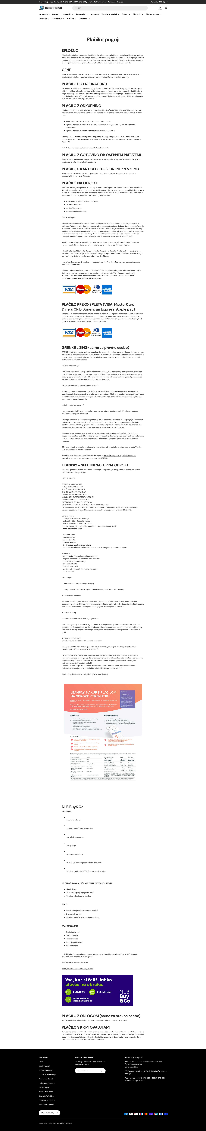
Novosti (55, 14)
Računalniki (66, 14)
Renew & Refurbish (46, 1096)
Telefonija (43, 18)
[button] (166, 8)
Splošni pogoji (44, 1066)
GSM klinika (57, 18)
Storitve (70, 18)
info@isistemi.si (139, 1080)
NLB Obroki (103, 256)
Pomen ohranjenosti (46, 1104)
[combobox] (110, 8)
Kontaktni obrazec (46, 1070)
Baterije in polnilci (109, 14)
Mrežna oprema (152, 14)
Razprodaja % (44, 14)
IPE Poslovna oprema (47, 1100)
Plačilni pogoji (44, 1087)
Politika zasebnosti (46, 1079)
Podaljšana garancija (47, 1083)
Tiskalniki (137, 14)
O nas (41, 1062)
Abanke (127, 245)
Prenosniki (80, 14)
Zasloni (125, 14)
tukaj (106, 674)
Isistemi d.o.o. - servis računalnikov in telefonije (58, 1123)
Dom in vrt (83, 18)
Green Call (94, 14)
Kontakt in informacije (47, 1074)
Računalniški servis (46, 1092)
